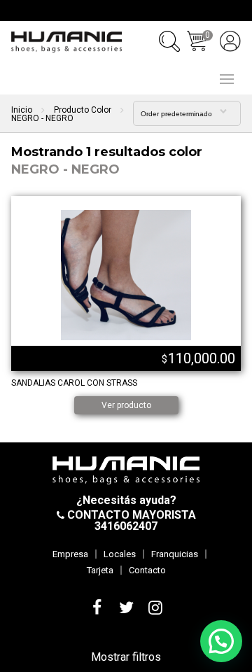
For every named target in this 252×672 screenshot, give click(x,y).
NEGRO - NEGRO (65, 169)
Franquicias (174, 554)
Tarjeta (100, 570)
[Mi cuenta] (230, 41)
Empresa (70, 554)
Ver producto (126, 405)
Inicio (21, 110)
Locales (120, 554)
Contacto (147, 570)
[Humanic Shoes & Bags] (66, 41)
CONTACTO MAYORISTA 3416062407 (130, 520)
